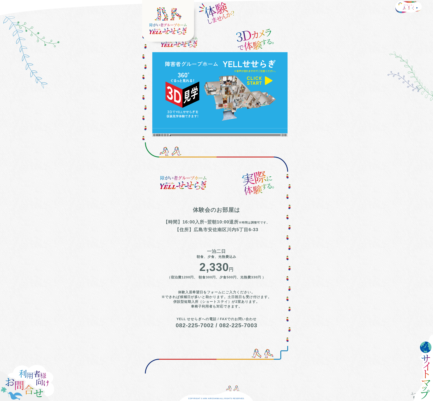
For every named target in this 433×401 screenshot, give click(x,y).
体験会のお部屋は (216, 210)
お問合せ (30, 382)
